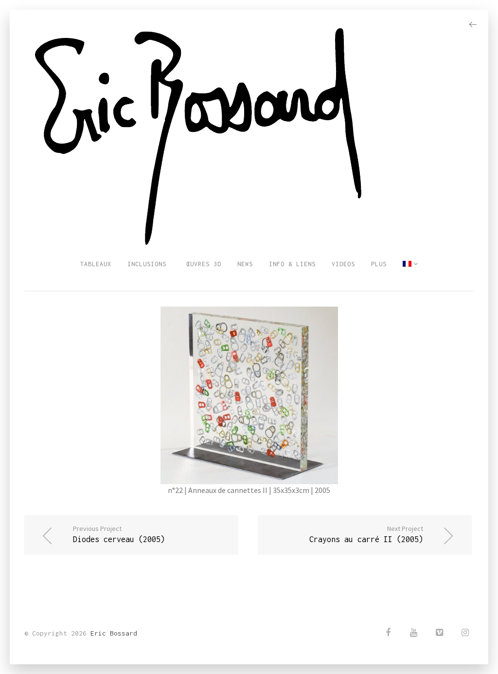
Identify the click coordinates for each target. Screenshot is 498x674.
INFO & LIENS (292, 264)
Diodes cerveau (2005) (119, 534)
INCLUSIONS (146, 264)
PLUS (379, 264)
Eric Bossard (113, 633)
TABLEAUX (95, 264)
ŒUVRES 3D (201, 264)
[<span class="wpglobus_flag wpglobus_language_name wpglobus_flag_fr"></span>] (410, 264)
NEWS (245, 264)
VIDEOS (343, 264)
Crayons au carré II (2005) (366, 534)
